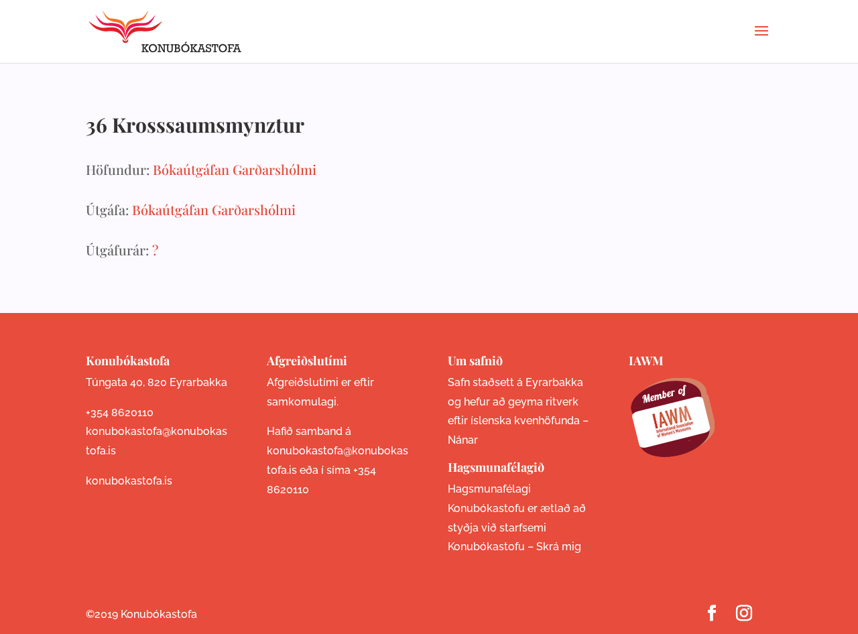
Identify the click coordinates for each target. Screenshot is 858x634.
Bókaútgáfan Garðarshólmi (234, 169)
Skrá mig (558, 546)
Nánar (463, 440)
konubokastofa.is (129, 480)
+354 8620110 (120, 412)
